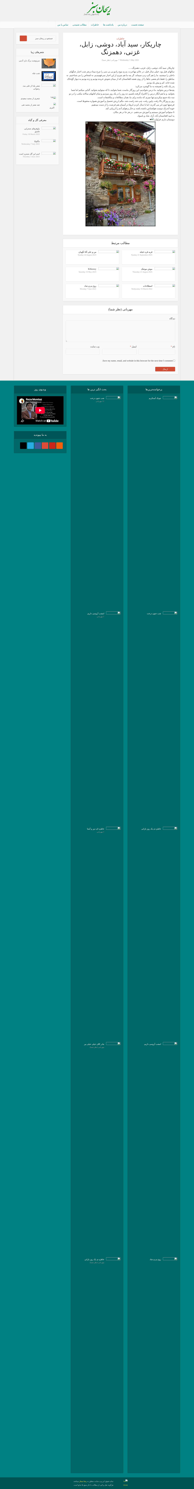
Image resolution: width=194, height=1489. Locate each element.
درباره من (122, 25)
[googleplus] (45, 445)
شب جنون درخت (97, 398)
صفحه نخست (137, 25)
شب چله (36, 73)
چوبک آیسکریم (155, 398)
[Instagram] (23, 445)
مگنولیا (37, 141)
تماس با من (62, 25)
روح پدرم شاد (90, 286)
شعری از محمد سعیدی (30, 98)
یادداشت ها (108, 25)
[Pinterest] (52, 445)
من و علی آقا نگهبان (87, 252)
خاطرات (95, 25)
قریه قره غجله (146, 252)
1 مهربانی (100, 616)
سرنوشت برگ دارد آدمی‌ (29, 61)
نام (173, 346)
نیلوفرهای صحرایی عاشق (32, 130)
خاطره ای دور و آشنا (95, 829)
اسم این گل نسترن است (29, 154)
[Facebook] (38, 445)
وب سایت (94, 346)
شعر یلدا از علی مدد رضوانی (31, 87)
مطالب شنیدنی (79, 25)
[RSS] (59, 445)
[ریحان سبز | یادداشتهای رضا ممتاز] (97, 9)
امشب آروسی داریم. (95, 613)
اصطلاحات (147, 286)
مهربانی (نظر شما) (110, 60)
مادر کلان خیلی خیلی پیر (94, 1044)
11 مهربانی (100, 401)
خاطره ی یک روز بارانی (94, 1259)
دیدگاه (172, 318)
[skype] (30, 445)
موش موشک (146, 269)
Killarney (92, 269)
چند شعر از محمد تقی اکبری (37, 106)
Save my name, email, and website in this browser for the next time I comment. (137, 361)
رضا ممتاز (83, 1481)
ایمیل (133, 346)
